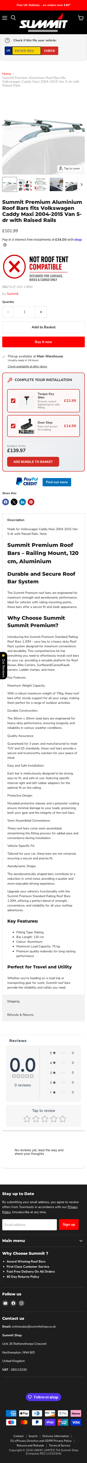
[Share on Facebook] (5, 502)
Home (6, 74)
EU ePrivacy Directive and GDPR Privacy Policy (41, 1441)
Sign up (69, 1224)
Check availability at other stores (27, 366)
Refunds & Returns (20, 1015)
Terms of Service (59, 1446)
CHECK (49, 51)
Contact (18, 1436)
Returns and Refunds (30, 1446)
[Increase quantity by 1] (41, 312)
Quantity (8, 302)
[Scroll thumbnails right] (80, 184)
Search (33, 1436)
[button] (62, 1053)
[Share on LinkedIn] (22, 502)
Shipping (13, 1001)
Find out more (57, 482)
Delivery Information (55, 1436)
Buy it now (43, 341)
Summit (12, 293)
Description (15, 520)
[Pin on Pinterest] (31, 502)
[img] (22, 1076)
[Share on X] (14, 502)
